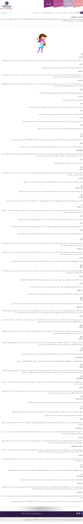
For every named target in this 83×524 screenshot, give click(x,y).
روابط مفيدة (36, 12)
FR (79, 13)
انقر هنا (26, 519)
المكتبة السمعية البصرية (60, 12)
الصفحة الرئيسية (78, 4)
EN (77, 13)
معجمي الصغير (71, 12)
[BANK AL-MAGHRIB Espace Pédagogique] (6, 5)
